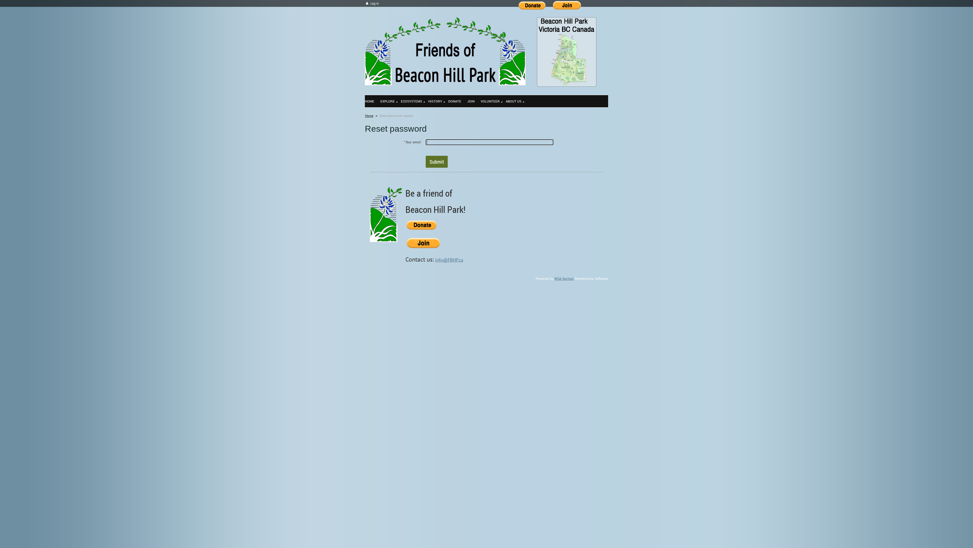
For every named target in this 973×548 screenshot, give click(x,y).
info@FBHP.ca (449, 260)
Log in (374, 3)
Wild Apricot (564, 278)
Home (369, 115)
